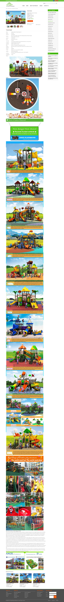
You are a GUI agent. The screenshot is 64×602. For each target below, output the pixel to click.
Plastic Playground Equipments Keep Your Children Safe (53, 78)
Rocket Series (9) (50, 21)
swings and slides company (36, 583)
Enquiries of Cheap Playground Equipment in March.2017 (52, 71)
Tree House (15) (50, 26)
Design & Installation (9, 593)
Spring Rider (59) (50, 43)
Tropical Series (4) (50, 31)
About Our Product (34, 5)
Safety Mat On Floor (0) (51, 50)
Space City (15, 594)
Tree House (15, 597)
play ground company (15, 8)
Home (23, 5)
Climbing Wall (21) (50, 45)
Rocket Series (10, 8)
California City (16, 593)
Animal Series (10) (50, 24)
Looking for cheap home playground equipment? (53, 56)
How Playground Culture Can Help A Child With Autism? (53, 63)
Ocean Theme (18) (50, 36)
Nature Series (26, 593)
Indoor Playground (39, 594)
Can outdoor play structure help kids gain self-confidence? (53, 66)
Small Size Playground (27, 592)
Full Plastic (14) (50, 40)
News (27, 5)
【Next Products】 (38, 24)
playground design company (10, 583)
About (7, 592)
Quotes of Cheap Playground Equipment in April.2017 (52, 61)
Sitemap (57, 600)
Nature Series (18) (50, 17)
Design (41, 5)
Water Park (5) (50, 33)
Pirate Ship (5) (50, 29)
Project (7, 596)
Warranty (7, 594)
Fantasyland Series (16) (51, 22)
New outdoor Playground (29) (52, 12)
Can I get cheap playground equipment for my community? (52, 76)
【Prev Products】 (29, 24)
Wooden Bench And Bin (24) (52, 48)
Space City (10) (50, 19)
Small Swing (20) (50, 47)
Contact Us (46, 5)
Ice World (26, 597)
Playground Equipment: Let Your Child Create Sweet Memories (52, 73)
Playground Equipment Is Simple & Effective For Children (52, 68)
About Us (49, 600)
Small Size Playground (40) (51, 14)
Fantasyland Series (16, 596)
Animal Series (26, 596)
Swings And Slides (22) (51, 38)
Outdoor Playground (39, 592)
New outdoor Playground (17, 592)
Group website (39, 593)
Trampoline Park (39, 596)
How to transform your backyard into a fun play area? (53, 58)
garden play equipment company (24, 583)
